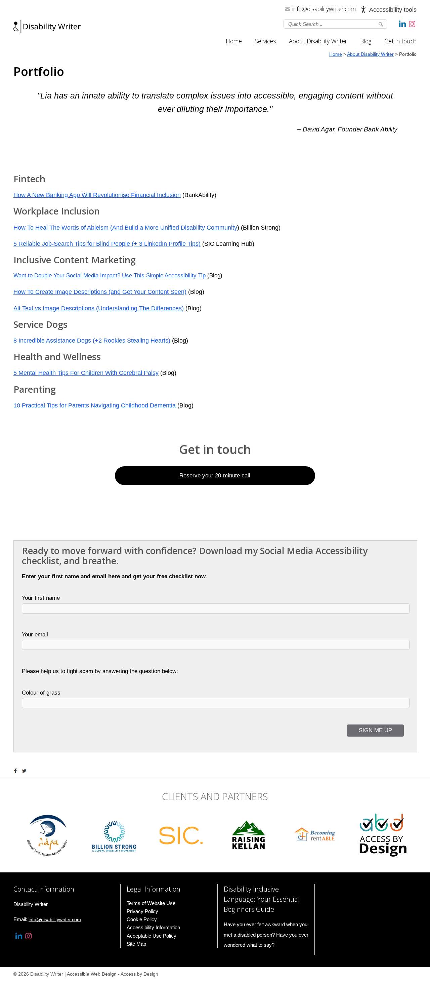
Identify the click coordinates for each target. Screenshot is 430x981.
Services (265, 41)
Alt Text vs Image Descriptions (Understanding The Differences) (98, 308)
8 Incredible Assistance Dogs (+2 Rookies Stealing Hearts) (91, 340)
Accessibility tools (393, 9)
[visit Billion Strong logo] (114, 835)
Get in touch (400, 41)
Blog (365, 41)
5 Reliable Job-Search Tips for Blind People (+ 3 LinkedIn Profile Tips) (107, 243)
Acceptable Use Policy (151, 936)
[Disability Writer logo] (47, 28)
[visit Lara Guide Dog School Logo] (47, 835)
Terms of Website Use (151, 903)
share (16, 771)
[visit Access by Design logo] (382, 835)
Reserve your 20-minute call (214, 475)
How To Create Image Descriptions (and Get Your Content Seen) (99, 291)
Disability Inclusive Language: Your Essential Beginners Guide (262, 899)
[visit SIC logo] (181, 835)
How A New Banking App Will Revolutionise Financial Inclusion (97, 195)
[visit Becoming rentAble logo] (316, 835)
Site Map (136, 944)
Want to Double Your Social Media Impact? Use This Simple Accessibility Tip (109, 275)
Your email (35, 634)
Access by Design (139, 974)
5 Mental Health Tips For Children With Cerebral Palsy (86, 372)
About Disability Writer (318, 41)
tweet (25, 771)
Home (234, 41)
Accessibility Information (153, 927)
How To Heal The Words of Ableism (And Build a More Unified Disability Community (125, 227)
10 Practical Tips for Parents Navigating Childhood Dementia (95, 405)
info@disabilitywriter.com (324, 9)
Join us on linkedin (402, 23)
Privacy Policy (142, 911)
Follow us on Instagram (412, 23)
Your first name (41, 598)
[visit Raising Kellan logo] (248, 835)
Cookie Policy (142, 919)
